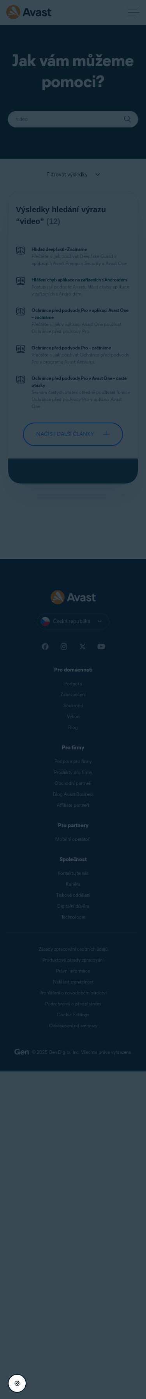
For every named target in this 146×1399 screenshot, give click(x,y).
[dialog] (73, 699)
